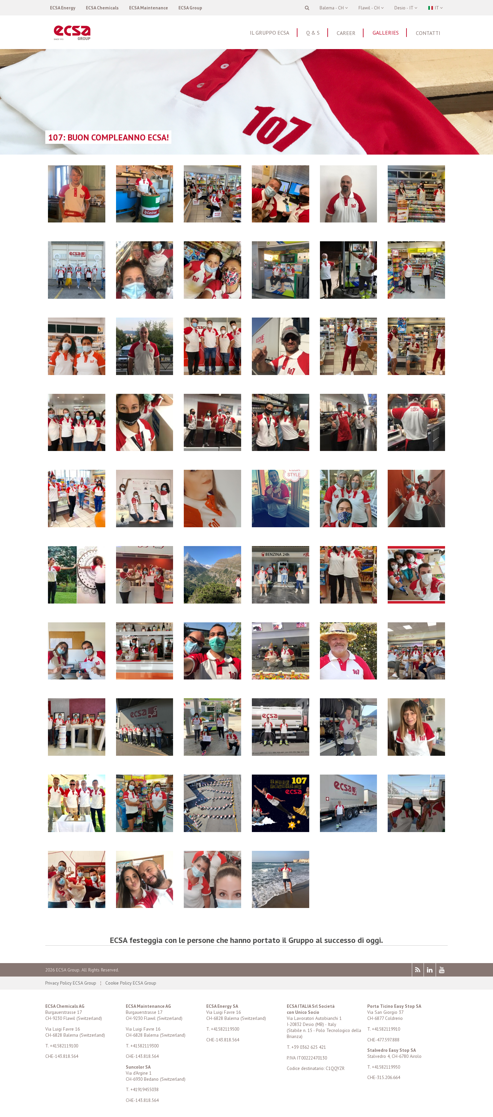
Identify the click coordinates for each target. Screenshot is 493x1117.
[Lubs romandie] (212, 677)
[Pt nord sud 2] (144, 449)
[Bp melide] (212, 296)
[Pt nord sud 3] (212, 449)
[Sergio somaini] (280, 373)
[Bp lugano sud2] (416, 296)
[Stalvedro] (76, 449)
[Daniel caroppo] (144, 373)
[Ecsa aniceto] (280, 601)
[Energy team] (144, 906)
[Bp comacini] (212, 906)
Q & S (313, 32)
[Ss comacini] (76, 601)
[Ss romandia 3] (76, 525)
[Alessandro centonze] (76, 220)
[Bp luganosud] (144, 830)
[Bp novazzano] (212, 753)
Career (346, 33)
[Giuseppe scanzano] (348, 830)
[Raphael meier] (212, 601)
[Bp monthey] (76, 373)
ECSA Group (190, 8)
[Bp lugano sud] (348, 296)
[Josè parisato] (280, 525)
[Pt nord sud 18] (416, 449)
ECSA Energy (62, 8)
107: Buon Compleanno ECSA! (108, 137)
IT (436, 8)
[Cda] (76, 830)
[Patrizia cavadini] (416, 753)
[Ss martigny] (416, 220)
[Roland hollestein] (348, 677)
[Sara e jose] (76, 677)
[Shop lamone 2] (76, 906)
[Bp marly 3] (416, 373)
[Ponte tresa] (144, 677)
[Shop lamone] (76, 753)
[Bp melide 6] (416, 830)
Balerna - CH (332, 8)
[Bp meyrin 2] (416, 677)
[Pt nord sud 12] (348, 449)
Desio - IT (404, 8)
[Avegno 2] (280, 753)
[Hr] (144, 525)
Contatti (428, 33)
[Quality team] (416, 601)
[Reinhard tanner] (348, 220)
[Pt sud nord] (416, 525)
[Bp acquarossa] (348, 601)
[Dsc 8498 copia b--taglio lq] (212, 830)
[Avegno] (348, 753)
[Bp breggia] (212, 220)
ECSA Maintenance (148, 8)
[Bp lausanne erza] (212, 525)
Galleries (386, 32)
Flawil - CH (370, 8)
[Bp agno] (144, 296)
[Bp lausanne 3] (348, 525)
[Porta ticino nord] (144, 601)
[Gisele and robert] (280, 220)
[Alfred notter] (144, 220)
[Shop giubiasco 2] (212, 373)
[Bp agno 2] (280, 296)
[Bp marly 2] (348, 373)
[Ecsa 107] (280, 677)
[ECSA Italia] (76, 296)
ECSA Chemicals (102, 8)
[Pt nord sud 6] (280, 449)
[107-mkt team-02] (280, 830)
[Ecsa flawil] (144, 753)
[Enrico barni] (280, 906)
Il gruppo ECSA (269, 32)
